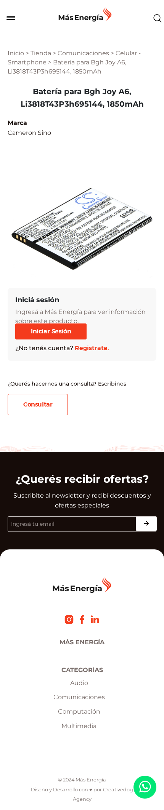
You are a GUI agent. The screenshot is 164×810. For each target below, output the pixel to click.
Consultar (37, 405)
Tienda (41, 53)
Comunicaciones (83, 53)
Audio (79, 683)
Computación (79, 711)
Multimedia (78, 726)
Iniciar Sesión (51, 331)
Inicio (16, 53)
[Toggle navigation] (8, 18)
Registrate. (92, 348)
